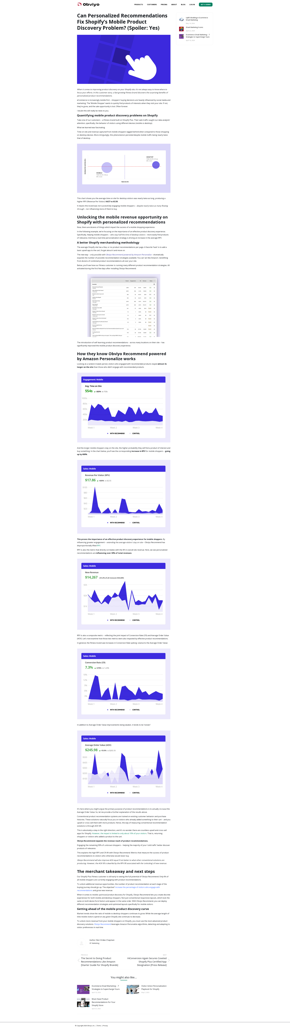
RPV (98, 545)
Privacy (105, 1026)
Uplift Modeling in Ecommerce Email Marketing (197, 19)
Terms (99, 1026)
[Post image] (83, 989)
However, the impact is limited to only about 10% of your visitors (119, 833)
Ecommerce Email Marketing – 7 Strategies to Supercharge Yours (106, 987)
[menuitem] (138, 4)
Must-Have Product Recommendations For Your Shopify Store (103, 1002)
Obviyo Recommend (102, 924)
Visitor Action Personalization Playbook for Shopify (154, 987)
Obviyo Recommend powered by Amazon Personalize (128, 254)
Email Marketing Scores (194, 27)
